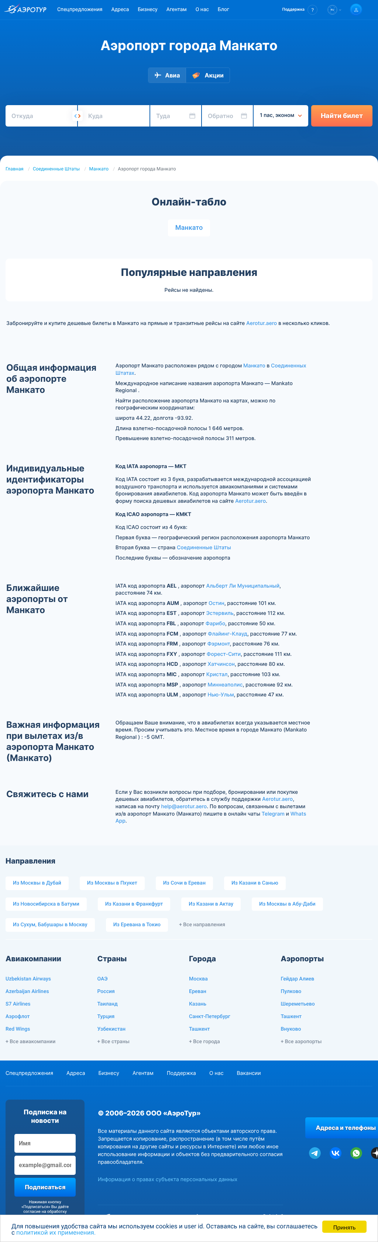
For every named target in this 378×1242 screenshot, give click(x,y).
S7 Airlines (18, 1004)
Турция (106, 1017)
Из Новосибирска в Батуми (46, 904)
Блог (223, 10)
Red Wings (18, 1029)
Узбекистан (111, 1029)
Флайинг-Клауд (227, 634)
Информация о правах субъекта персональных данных (167, 1179)
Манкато (99, 169)
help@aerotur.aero (184, 806)
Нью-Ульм (220, 695)
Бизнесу (147, 10)
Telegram (273, 814)
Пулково (291, 991)
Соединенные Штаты (56, 169)
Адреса (120, 10)
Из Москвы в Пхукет (112, 883)
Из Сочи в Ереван (184, 883)
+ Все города (204, 1042)
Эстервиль (220, 613)
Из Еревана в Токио (137, 925)
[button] (299, 10)
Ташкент (199, 1029)
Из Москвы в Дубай (37, 883)
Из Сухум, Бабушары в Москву (50, 925)
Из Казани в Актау (211, 904)
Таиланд (107, 1004)
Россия (106, 991)
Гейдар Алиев (298, 979)
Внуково (291, 1029)
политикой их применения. (56, 1232)
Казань (197, 1004)
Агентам (176, 10)
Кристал (217, 674)
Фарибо (215, 623)
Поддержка (181, 1073)
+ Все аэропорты (301, 1042)
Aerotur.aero (261, 323)
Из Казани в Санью (254, 883)
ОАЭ (102, 979)
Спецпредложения (79, 10)
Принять (344, 1226)
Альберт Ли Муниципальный (242, 586)
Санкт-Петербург (209, 1017)
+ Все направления (202, 925)
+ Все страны (113, 1042)
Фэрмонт (218, 644)
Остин (216, 603)
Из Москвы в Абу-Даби (287, 904)
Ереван (197, 991)
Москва (198, 979)
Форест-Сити (224, 654)
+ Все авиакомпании (30, 1042)
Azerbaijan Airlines (27, 991)
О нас (202, 10)
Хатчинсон (221, 664)
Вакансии (249, 1073)
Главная (15, 169)
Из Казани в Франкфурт (134, 904)
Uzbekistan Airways (28, 979)
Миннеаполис (225, 685)
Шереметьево (298, 1004)
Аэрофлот (18, 1017)
